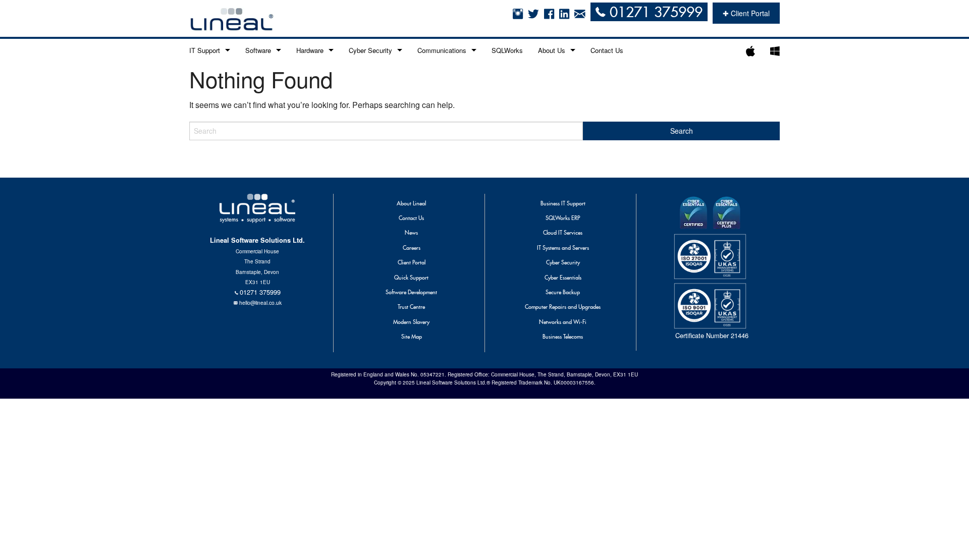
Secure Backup (563, 292)
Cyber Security (370, 50)
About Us (551, 50)
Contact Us (606, 50)
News (411, 232)
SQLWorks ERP (563, 218)
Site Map (411, 336)
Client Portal (411, 262)
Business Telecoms (563, 336)
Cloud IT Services (562, 232)
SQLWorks (507, 50)
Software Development (411, 292)
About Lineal (411, 203)
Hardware (310, 50)
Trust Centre (411, 306)
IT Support (204, 50)
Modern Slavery (411, 321)
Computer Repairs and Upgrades (563, 306)
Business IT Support (563, 203)
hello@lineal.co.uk (260, 302)
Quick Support (411, 277)
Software (258, 50)
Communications (441, 50)
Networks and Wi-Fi (562, 321)
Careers (411, 247)
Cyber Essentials (563, 277)
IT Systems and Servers (563, 247)
